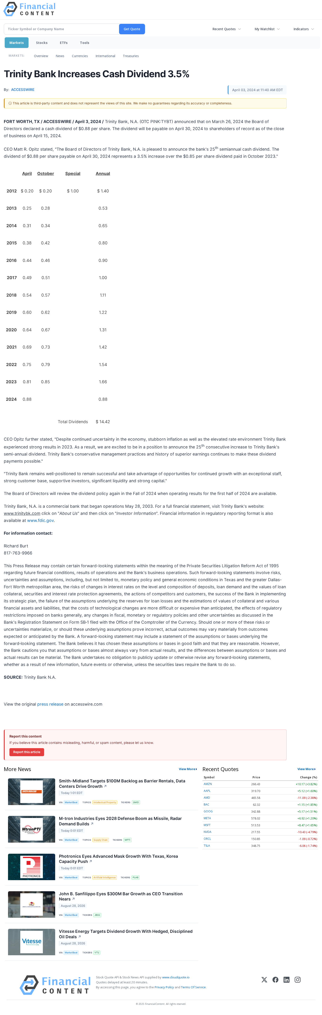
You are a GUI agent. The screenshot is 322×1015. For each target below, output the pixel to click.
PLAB (135, 877)
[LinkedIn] (286, 985)
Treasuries (131, 56)
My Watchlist (265, 29)
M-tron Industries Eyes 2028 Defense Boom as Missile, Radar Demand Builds (120, 821)
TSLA (207, 846)
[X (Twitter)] (264, 985)
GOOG (208, 811)
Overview (41, 56)
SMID (136, 802)
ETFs (64, 42)
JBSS (97, 915)
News (60, 56)
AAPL (207, 791)
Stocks (42, 42)
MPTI (127, 840)
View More (187, 769)
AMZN (208, 784)
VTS (97, 952)
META (207, 818)
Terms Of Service (193, 987)
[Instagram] (297, 985)
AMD (207, 798)
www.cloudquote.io (176, 977)
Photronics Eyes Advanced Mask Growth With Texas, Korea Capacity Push (118, 859)
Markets (16, 42)
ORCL (207, 839)
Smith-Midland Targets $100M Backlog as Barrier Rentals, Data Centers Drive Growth (122, 783)
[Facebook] (275, 985)
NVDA (207, 832)
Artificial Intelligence (105, 877)
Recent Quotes (224, 29)
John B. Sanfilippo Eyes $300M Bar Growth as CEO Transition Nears (121, 896)
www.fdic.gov (40, 520)
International (105, 56)
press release (50, 704)
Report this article (26, 752)
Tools (84, 42)
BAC (206, 804)
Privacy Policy (164, 987)
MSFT (207, 825)
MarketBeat (71, 802)
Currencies (80, 56)
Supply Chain (101, 840)
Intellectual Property (105, 802)
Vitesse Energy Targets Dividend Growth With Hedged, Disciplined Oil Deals (126, 934)
